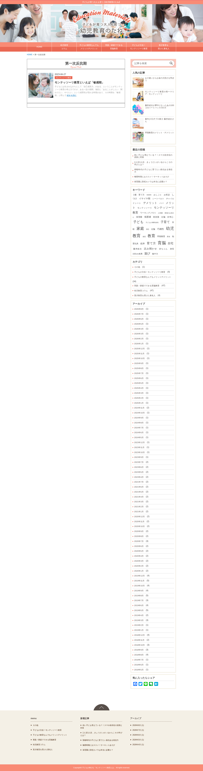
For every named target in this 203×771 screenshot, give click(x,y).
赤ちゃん (163, 249)
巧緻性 (160, 229)
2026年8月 (139, 309)
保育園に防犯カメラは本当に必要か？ (150, 182)
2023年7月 (139, 462)
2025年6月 (139, 378)
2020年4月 (139, 556)
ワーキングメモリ (148, 213)
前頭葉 (156, 217)
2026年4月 (139, 329)
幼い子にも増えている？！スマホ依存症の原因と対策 (153, 156)
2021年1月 (139, 511)
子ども (138, 222)
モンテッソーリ (144, 208)
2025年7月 (139, 373)
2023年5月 (139, 472)
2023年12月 (139, 442)
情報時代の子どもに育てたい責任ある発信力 (153, 170)
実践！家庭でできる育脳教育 (146, 286)
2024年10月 (139, 413)
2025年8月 (139, 368)
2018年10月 (139, 645)
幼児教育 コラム (64, 47)
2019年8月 (139, 595)
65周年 (149, 195)
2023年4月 (139, 477)
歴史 (168, 236)
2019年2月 (139, 625)
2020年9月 (139, 531)
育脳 (162, 243)
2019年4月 (139, 615)
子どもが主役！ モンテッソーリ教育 (138, 47)
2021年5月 (139, 492)
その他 (137, 267)
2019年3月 (139, 620)
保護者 (147, 217)
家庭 (140, 228)
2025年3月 (139, 393)
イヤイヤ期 (144, 198)
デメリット (150, 202)
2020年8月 (139, 536)
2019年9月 (139, 591)
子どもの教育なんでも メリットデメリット (89, 47)
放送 (144, 236)
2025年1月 (139, 403)
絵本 (142, 243)
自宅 (170, 243)
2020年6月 (139, 546)
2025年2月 (139, 398)
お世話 (167, 195)
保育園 (139, 217)
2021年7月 (139, 482)
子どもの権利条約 (152, 222)
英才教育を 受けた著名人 (163, 47)
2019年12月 (139, 576)
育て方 (151, 243)
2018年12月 (139, 635)
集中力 (155, 254)
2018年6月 (139, 665)
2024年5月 (139, 437)
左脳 (153, 229)
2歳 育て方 (139, 195)
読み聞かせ (150, 248)
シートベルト (158, 199)
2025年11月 (139, 353)
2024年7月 (139, 428)
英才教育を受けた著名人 (144, 295)
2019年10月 (139, 586)
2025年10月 (139, 358)
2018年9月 (139, 650)
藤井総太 (137, 249)
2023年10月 (139, 452)
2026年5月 (139, 324)
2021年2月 (139, 506)
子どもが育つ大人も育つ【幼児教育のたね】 (101, 2)
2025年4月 (139, 388)
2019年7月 (139, 600)
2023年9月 (139, 457)
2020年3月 (139, 561)
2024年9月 (139, 418)
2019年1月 (139, 630)
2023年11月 (139, 447)
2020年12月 (139, 516)
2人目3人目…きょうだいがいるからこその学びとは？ (153, 163)
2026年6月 (139, 319)
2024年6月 (139, 432)
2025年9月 (139, 363)
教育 (151, 236)
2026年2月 (139, 339)
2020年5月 (139, 551)
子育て (165, 222)
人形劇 (160, 213)
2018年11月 (139, 640)
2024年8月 (139, 423)
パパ (161, 203)
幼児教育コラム (141, 291)
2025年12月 (139, 348)
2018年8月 (139, 655)
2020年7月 (139, 541)
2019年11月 (139, 581)
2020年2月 (139, 566)
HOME (39, 47)
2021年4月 (139, 497)
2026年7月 (139, 314)
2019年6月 (139, 605)
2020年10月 (139, 526)
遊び (147, 253)
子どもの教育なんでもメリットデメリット (152, 277)
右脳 (163, 217)
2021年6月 (139, 487)
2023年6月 (139, 467)
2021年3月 (139, 502)
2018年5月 (139, 670)
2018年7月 (139, 660)
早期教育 (161, 236)
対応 (147, 229)
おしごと (158, 195)
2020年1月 (139, 571)
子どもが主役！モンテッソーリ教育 (149, 272)
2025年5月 (139, 383)
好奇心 (170, 217)
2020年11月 (139, 521)
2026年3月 (139, 334)
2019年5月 (139, 610)
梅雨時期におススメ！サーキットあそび (151, 177)
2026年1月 (139, 344)
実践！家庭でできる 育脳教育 (114, 47)
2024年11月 (139, 408)
